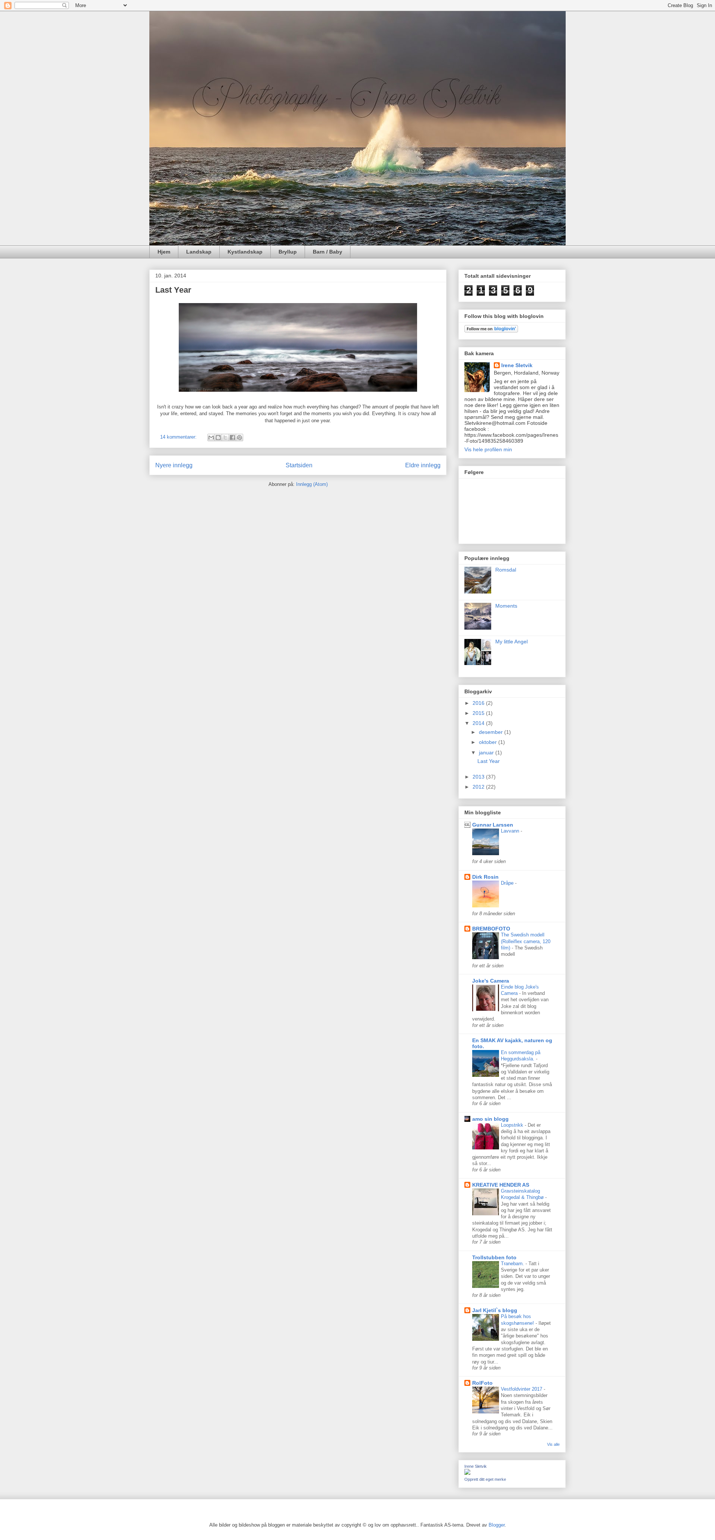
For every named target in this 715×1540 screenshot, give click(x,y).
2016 (479, 703)
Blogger (497, 1525)
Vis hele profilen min (488, 449)
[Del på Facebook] (232, 437)
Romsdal (505, 570)
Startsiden (299, 465)
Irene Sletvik (517, 365)
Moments (506, 606)
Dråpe (508, 883)
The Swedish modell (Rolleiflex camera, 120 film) (525, 941)
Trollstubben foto (494, 1257)
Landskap (199, 252)
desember (491, 732)
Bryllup (288, 252)
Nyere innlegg (174, 465)
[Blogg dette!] (218, 437)
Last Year (173, 290)
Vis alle (553, 1444)
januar (487, 752)
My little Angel (511, 642)
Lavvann (511, 831)
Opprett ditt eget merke (485, 1479)
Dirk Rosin (485, 877)
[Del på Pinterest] (239, 437)
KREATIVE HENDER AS (500, 1185)
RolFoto (482, 1383)
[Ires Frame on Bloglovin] (491, 331)
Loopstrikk (513, 1125)
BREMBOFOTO (491, 929)
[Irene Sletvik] (467, 1473)
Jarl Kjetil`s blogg (494, 1310)
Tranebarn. (513, 1263)
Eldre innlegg (423, 465)
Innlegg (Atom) (312, 484)
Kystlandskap (245, 252)
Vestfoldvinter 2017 (522, 1389)
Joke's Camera (490, 981)
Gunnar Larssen (492, 825)
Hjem (164, 252)
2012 (479, 787)
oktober (488, 742)
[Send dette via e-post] (211, 437)
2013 (479, 777)
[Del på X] (225, 437)
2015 (479, 713)
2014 (479, 723)
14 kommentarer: (179, 437)
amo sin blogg (490, 1119)
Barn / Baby (327, 252)
